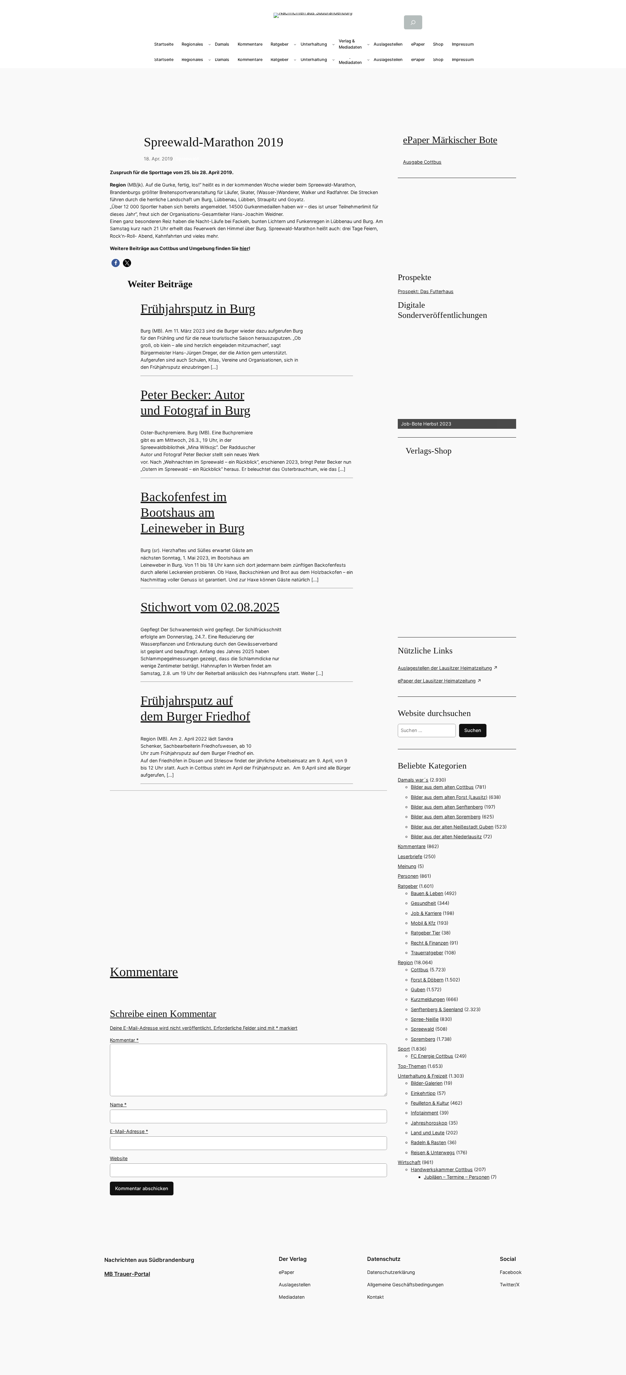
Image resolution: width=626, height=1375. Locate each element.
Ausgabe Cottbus (422, 162)
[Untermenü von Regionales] (209, 44)
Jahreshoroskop (429, 1123)
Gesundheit (423, 903)
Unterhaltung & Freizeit (422, 1076)
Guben (418, 989)
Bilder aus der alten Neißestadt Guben (452, 826)
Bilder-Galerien (426, 1083)
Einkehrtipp (423, 1093)
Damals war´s (413, 780)
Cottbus (419, 969)
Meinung (407, 866)
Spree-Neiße (425, 1019)
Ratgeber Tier (425, 932)
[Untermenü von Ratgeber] (295, 44)
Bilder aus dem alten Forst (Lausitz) (449, 797)
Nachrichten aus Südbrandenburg (149, 1260)
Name (118, 1104)
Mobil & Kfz (423, 923)
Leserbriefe (410, 856)
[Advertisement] (252, 882)
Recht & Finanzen (429, 943)
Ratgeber (408, 886)
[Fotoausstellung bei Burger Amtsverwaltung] (248, 882)
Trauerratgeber (427, 952)
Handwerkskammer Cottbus (442, 1169)
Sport (404, 1049)
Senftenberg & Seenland (437, 1009)
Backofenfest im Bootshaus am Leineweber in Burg (193, 512)
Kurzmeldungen (428, 999)
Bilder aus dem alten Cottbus (442, 787)
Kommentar (124, 1040)
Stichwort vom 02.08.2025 (210, 607)
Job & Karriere (426, 913)
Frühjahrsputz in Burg (198, 308)
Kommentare (144, 971)
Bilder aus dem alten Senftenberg (447, 807)
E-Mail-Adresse (129, 1131)
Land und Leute (427, 1132)
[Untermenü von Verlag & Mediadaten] (368, 44)
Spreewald (187, 158)
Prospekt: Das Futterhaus (426, 291)
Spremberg (423, 1039)
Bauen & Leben (427, 893)
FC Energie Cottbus (432, 1056)
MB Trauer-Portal (127, 1274)
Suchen (472, 730)
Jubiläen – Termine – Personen (456, 1177)
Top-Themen (412, 1066)
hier (244, 248)
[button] (116, 263)
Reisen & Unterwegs (433, 1152)
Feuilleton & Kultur (430, 1103)
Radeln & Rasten (428, 1142)
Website (118, 1158)
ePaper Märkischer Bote (450, 140)
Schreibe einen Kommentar (163, 1014)
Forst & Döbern (427, 979)
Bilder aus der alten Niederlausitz (446, 836)
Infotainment (424, 1112)
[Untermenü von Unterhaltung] (333, 44)
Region (405, 962)
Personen (408, 876)
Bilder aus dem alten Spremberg (446, 816)
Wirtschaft (409, 1162)
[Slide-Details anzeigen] (457, 374)
